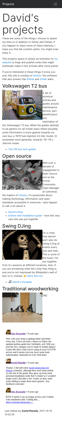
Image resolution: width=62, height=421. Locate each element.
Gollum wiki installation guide (25, 215)
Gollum (37, 75)
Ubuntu (23, 195)
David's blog (15, 211)
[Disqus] (31, 365)
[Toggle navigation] (55, 4)
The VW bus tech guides (22, 149)
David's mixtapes (22, 281)
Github (30, 79)
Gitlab (43, 79)
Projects (8, 4)
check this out (34, 275)
